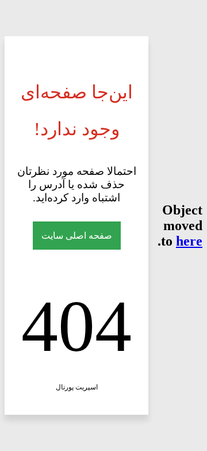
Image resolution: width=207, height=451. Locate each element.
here (189, 241)
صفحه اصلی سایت (76, 235)
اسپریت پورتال (77, 387)
